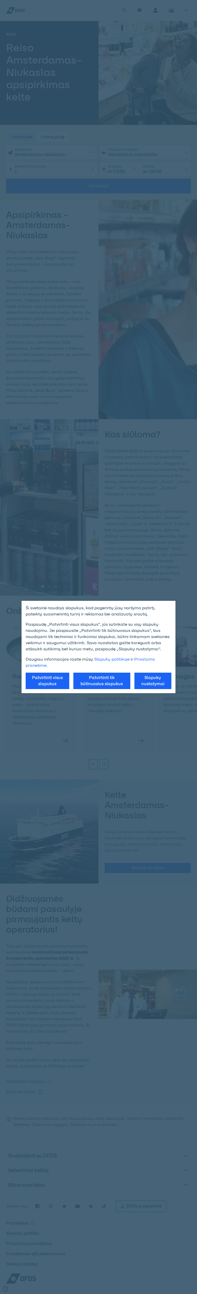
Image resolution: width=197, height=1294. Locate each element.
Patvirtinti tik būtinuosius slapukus (102, 680)
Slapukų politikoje (112, 659)
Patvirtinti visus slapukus (47, 680)
